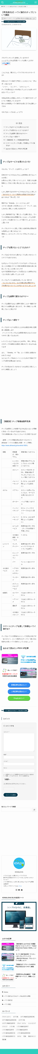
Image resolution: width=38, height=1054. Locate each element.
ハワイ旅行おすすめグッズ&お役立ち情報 (14, 21)
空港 (25, 1036)
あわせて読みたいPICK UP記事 (16, 149)
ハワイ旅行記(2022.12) (8, 1033)
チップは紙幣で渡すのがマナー (16, 133)
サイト (5, 768)
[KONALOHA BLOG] (19, 2)
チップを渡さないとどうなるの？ (17, 130)
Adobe (6, 992)
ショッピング (32, 1023)
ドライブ (4, 1026)
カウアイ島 (22, 1020)
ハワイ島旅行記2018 (8, 1030)
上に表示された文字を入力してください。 (15, 783)
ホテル (19, 1036)
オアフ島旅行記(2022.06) (27, 1016)
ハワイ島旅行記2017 (22, 1026)
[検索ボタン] (2, 2)
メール (6, 761)
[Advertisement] (19, 393)
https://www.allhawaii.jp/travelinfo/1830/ (14, 445)
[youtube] (19, 890)
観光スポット (32, 1036)
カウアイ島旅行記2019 (8, 1023)
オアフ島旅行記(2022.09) (9, 1020)
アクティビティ (6, 1016)
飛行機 (4, 1039)
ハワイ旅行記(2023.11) (8, 1036)
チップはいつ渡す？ (13, 136)
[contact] (22, 890)
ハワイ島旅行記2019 (21, 1030)
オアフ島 (15, 1016)
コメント (6, 732)
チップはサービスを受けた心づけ (17, 127)
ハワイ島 (12, 1026)
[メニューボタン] (35, 2)
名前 (5, 754)
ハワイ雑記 (7, 1004)
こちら (20, 886)
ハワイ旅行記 (8, 1000)
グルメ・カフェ (21, 1023)
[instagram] (16, 890)
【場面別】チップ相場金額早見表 (17, 140)
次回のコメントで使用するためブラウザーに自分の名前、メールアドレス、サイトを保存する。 (20, 775)
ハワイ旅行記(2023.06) (23, 1033)
